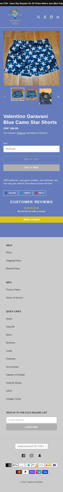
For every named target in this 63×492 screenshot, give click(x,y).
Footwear (10, 358)
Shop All (10, 326)
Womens (10, 342)
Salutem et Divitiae (15, 374)
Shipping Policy (13, 260)
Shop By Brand (13, 383)
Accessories (12, 366)
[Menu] (58, 17)
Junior (9, 350)
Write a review (32, 219)
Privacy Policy (13, 289)
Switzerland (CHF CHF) (31, 446)
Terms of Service (14, 297)
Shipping (21, 133)
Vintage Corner (13, 399)
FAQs (9, 252)
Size (5, 143)
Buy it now (31, 167)
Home (9, 318)
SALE (9, 390)
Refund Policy (13, 268)
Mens (9, 334)
